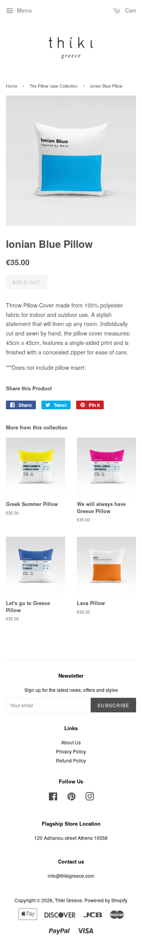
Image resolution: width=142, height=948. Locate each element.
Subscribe (113, 705)
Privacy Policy (71, 751)
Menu (23, 10)
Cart (129, 10)
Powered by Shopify (105, 900)
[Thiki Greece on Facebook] (53, 797)
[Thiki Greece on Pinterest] (71, 797)
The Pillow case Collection (54, 86)
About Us (71, 742)
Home (11, 86)
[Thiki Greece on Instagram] (89, 797)
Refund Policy (71, 760)
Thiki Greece (68, 900)
